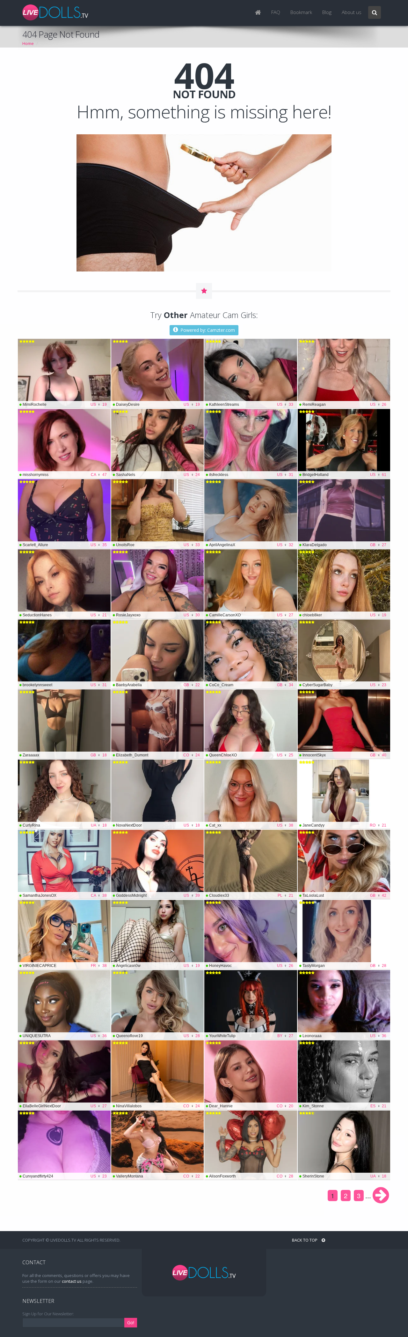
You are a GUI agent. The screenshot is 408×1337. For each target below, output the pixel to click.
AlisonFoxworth (251, 1176)
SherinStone (344, 1176)
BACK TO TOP (305, 1240)
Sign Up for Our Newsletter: (48, 1313)
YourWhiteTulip (251, 1036)
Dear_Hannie (251, 1106)
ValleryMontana (158, 1176)
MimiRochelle (65, 404)
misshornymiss (65, 474)
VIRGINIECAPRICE (65, 965)
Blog (327, 12)
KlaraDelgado (344, 545)
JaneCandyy (344, 825)
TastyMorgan (344, 965)
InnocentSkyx (344, 755)
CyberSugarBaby (344, 685)
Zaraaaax (65, 755)
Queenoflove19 (158, 1036)
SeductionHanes (65, 615)
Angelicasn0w (158, 965)
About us (351, 12)
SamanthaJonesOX (65, 895)
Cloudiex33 (251, 895)
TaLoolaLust (344, 895)
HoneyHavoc (251, 965)
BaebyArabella (158, 685)
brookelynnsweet (65, 685)
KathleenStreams (251, 404)
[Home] (258, 12)
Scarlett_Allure (65, 545)
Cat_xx (251, 825)
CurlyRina (65, 825)
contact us (72, 1281)
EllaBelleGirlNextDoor (65, 1106)
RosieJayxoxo (158, 615)
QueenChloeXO (251, 755)
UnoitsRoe (158, 545)
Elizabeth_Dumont (158, 755)
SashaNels (158, 474)
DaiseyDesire (158, 404)
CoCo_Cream (251, 685)
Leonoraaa (344, 1036)
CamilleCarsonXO (251, 615)
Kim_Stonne (344, 1106)
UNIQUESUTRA (65, 1036)
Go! (130, 1322)
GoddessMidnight (158, 895)
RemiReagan (344, 404)
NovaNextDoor (158, 825)
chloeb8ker (344, 615)
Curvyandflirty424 (65, 1176)
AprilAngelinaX (251, 545)
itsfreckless (251, 474)
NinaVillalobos (158, 1106)
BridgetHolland (344, 474)
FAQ (275, 12)
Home (28, 43)
